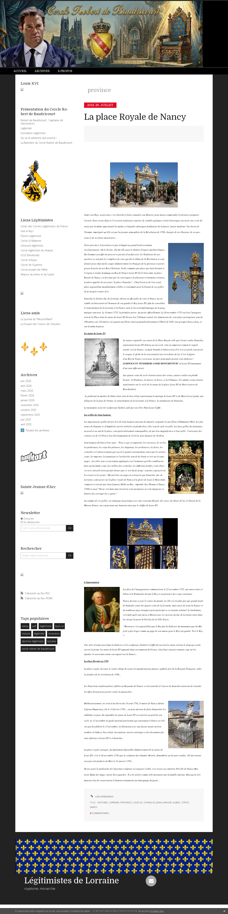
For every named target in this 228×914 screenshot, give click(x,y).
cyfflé (185, 802)
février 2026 (27, 395)
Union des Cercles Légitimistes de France (44, 226)
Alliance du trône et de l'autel (37, 274)
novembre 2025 (30, 405)
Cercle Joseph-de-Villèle (34, 269)
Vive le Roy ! (27, 231)
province (125, 802)
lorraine (51, 641)
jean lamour (163, 802)
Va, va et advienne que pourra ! (38, 138)
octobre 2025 (28, 410)
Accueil (20, 71)
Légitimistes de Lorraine (71, 880)
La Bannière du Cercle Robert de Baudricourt (46, 142)
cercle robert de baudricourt (38, 648)
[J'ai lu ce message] (224, 911)
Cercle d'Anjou (29, 260)
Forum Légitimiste (31, 236)
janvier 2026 (27, 400)
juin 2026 (26, 381)
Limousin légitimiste (32, 245)
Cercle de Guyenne (31, 264)
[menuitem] (22, 71)
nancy (25, 626)
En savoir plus (157, 911)
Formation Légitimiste (33, 133)
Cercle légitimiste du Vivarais (37, 250)
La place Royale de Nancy (135, 117)
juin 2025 (26, 419)
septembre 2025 (30, 414)
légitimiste (45, 626)
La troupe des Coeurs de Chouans (40, 324)
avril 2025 (26, 424)
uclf (34, 626)
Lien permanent (104, 796)
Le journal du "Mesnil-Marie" (37, 319)
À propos (65, 71)
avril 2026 (26, 385)
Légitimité (26, 128)
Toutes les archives (37, 430)
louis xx (59, 626)
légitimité (39, 633)
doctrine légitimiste (33, 641)
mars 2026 (27, 390)
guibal (176, 802)
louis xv (137, 802)
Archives (42, 71)
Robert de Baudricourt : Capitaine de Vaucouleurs (42, 122)
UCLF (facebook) (30, 255)
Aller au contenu (12, 3)
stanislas (149, 802)
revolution (54, 633)
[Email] (151, 881)
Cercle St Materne (31, 240)
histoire (26, 633)
